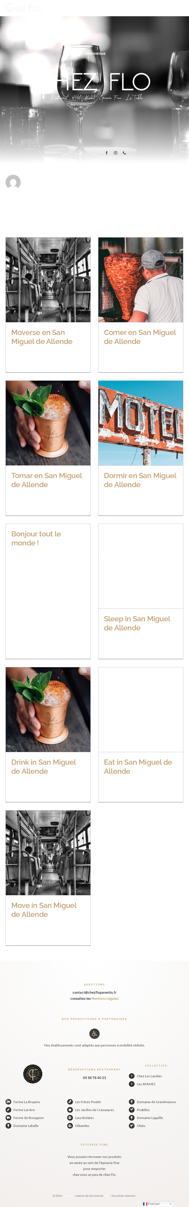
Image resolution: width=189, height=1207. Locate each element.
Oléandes (82, 1125)
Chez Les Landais (149, 1076)
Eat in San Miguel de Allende (134, 709)
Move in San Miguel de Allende (41, 852)
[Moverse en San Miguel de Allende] (48, 279)
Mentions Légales (105, 998)
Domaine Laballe (26, 1125)
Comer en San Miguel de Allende (134, 279)
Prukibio (143, 1110)
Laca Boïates (84, 1118)
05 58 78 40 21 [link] (94, 1078)
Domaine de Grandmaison (156, 1102)
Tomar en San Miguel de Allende (41, 423)
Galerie (54, 279)
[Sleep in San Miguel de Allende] (140, 566)
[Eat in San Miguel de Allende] (140, 709)
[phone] (124, 152)
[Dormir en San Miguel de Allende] (140, 423)
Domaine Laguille (150, 1118)
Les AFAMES (146, 1084)
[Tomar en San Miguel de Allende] (48, 423)
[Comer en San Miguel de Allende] (140, 279)
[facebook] (106, 152)
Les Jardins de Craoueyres (94, 1110)
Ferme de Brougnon (28, 1118)
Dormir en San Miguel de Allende (134, 423)
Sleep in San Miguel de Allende (134, 566)
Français (153, 1203)
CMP (107, 1195)
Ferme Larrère (24, 1110)
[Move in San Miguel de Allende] (48, 852)
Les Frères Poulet (88, 1102)
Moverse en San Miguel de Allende (41, 279)
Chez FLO (69, 1195)
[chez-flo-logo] (23, 4)
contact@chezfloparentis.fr (94, 992)
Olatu (141, 1125)
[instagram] (115, 152)
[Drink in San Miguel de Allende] (48, 709)
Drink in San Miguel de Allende (41, 709)
